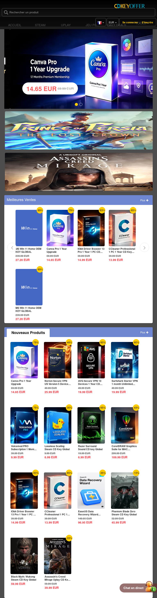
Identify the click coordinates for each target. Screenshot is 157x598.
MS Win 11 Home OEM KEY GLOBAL (28, 250)
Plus (143, 200)
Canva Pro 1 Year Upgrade (57, 250)
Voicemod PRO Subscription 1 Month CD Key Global (23, 449)
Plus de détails (28, 243)
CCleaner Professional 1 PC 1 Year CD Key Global (122, 252)
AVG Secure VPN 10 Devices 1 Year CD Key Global (89, 384)
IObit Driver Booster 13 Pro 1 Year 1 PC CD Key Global (91, 252)
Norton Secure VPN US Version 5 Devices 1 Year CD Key (57, 384)
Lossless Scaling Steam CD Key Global (57, 447)
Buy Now (78, 132)
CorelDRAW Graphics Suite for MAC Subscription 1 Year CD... (124, 450)
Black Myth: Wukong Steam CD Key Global (23, 578)
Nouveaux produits (28, 332)
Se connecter (130, 22)
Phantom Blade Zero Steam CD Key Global (124, 512)
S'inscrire (147, 22)
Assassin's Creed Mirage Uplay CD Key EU (57, 580)
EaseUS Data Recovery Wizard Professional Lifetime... (88, 515)
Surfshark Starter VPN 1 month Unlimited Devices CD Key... (125, 384)
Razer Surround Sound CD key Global (90, 447)
